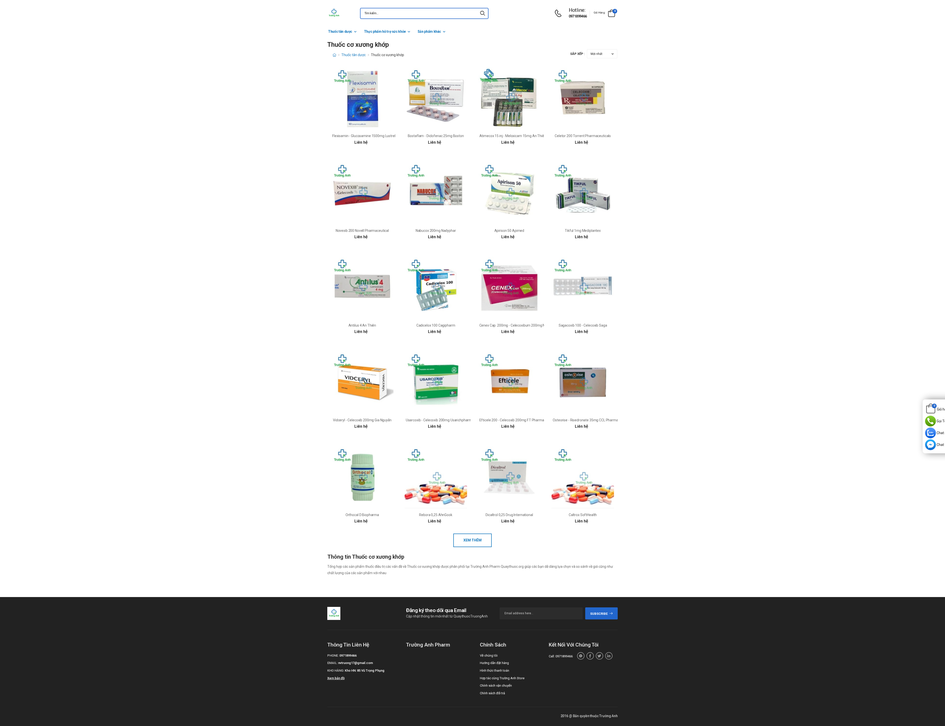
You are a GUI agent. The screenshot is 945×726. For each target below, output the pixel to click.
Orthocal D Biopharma (362, 515)
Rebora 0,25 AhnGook (435, 515)
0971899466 (578, 16)
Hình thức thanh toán (494, 670)
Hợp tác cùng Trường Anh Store (502, 678)
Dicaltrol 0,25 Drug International (509, 515)
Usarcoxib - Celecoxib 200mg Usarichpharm (439, 420)
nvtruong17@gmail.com (355, 663)
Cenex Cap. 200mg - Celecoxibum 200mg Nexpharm (519, 325)
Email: (332, 663)
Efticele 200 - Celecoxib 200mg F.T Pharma (511, 420)
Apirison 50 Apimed (509, 231)
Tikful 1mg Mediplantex (583, 231)
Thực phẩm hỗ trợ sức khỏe (385, 31)
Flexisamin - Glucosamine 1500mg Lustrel (363, 136)
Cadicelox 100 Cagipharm (435, 325)
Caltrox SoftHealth (583, 515)
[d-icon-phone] (559, 13)
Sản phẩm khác (429, 31)
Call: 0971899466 (561, 656)
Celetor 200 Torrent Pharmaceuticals (583, 136)
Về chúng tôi (489, 655)
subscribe (599, 614)
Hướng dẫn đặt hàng (494, 663)
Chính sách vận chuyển (496, 685)
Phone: (333, 655)
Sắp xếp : (577, 54)
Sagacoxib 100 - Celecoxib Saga (583, 325)
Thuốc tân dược (340, 31)
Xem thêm (472, 540)
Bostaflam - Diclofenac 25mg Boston (436, 136)
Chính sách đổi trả (492, 693)
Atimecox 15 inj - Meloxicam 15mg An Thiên (512, 136)
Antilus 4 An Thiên (362, 325)
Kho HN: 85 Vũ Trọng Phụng (364, 670)
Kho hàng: (335, 670)
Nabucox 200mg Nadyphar (436, 231)
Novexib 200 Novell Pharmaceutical (362, 231)
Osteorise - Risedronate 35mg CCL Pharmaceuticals (592, 420)
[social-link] (580, 656)
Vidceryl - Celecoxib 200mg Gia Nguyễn (362, 420)
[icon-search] (482, 13)
